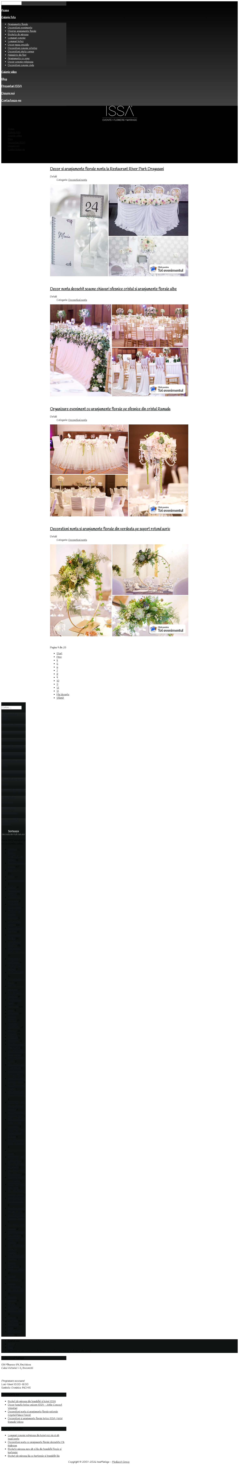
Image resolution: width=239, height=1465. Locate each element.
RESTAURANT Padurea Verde (16, 1193)
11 (57, 684)
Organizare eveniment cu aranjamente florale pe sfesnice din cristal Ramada (110, 409)
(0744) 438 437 (9, 1377)
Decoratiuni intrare (14, 937)
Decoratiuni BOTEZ (14, 892)
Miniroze (12, 1031)
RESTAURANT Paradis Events (16, 1200)
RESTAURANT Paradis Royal (16, 1210)
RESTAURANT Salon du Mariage (16, 1249)
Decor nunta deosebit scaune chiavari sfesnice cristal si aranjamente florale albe (113, 289)
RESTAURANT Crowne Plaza (16, 1073)
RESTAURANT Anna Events (16, 1053)
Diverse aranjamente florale (22, 31)
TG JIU (12, 1318)
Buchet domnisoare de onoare (15, 857)
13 (58, 691)
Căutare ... (7, 704)
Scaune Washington (14, 1285)
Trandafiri (13, 1321)
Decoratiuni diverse (14, 923)
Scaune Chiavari (16, 1270)
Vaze (10, 1328)
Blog (4, 79)
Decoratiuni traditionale (14, 960)
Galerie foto (8, 17)
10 (58, 681)
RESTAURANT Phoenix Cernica (16, 1217)
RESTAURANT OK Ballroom (16, 1172)
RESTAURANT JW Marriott (16, 1159)
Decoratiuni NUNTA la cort (16, 950)
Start (59, 653)
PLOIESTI (13, 1041)
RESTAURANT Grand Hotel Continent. (16, 1123)
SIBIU (11, 1304)
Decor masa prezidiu (18, 45)
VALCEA (13, 1324)
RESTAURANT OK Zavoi (16, 1186)
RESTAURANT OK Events (16, 1179)
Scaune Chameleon (13, 1264)
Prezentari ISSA (11, 86)
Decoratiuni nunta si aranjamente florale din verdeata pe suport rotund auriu (110, 529)
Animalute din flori (17, 55)
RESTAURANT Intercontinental (16, 1141)
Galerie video (9, 72)
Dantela (12, 887)
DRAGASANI (15, 972)
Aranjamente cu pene (19, 58)
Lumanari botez (16, 41)
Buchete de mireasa (18, 34)
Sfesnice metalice (12, 1299)
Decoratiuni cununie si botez (22, 48)
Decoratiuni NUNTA (14, 943)
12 (58, 687)
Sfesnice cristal (16, 1290)
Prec (59, 657)
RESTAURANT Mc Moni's (16, 1165)
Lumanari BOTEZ (12, 1018)
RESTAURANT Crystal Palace (16, 1080)
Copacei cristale (16, 880)
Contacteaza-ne (11, 101)
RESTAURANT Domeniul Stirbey (17, 1094)
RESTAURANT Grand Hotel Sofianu (16, 1133)
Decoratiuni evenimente (20, 27)
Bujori (11, 877)
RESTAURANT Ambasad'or (16, 1046)
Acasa (5, 10)
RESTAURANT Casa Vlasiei (16, 1066)
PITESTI (12, 1037)
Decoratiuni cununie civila (21, 65)
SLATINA (13, 1307)
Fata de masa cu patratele (16, 988)
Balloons (12, 850)
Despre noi (8, 93)
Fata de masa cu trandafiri (16, 995)
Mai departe (63, 694)
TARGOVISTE (16, 1311)
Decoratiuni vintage (14, 967)
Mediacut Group (121, 1462)
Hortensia (13, 1007)
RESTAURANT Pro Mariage (16, 1234)
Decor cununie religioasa (20, 62)
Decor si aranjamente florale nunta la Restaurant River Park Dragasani (107, 169)
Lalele (11, 1010)
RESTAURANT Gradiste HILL (16, 1114)
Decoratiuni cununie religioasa (14, 915)
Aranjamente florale (18, 24)
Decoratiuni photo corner (21, 51)
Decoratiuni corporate (14, 899)
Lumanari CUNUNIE (14, 1025)
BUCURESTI (15, 870)
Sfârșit (60, 698)
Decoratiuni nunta (77, 180)
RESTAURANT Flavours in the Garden (16, 1106)
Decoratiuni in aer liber (15, 930)
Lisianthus (13, 1013)
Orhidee (12, 1034)
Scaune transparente (14, 1278)
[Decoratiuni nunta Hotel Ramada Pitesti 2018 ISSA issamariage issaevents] (119, 515)
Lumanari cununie (17, 38)
